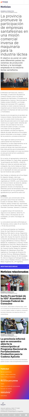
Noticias (6, 6)
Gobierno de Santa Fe (4, 2)
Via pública (3, 379)
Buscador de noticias (6, 388)
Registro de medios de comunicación (10, 386)
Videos (2, 383)
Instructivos (4, 395)
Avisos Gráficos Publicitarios (8, 376)
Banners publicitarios (6, 372)
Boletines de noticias (6, 391)
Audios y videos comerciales (8, 374)
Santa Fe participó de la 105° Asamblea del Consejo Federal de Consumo (13, 300)
